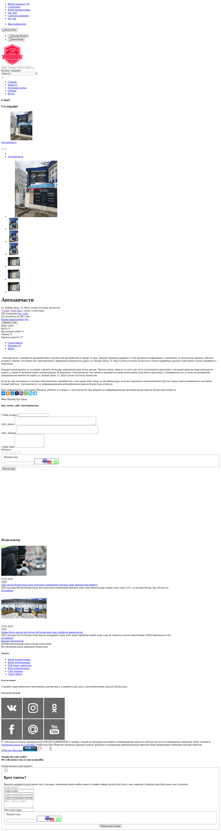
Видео (11, 93)
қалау (27, 310)
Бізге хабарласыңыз (18, 668)
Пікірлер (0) (14, 345)
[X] (17, 393)
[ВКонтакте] (3, 393)
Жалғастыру (9, 469)
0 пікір (5, 310)
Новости (12, 84)
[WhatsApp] (26, 393)
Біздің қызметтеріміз (19, 659)
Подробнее (7, 590)
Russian (23, 36)
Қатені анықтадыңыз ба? (15, 319)
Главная (12, 82)
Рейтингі (6, 449)
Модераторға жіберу (111, 826)
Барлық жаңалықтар (12, 641)
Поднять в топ (10, 322)
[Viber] (21, 393)
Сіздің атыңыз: (9, 414)
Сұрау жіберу (15, 674)
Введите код (10, 457)
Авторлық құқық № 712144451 (18, 744)
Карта (11, 348)
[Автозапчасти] (36, 216)
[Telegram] (35, 393)
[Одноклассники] (8, 393)
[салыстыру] (2, 149)
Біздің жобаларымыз (19, 662)
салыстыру (38, 310)
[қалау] (6, 149)
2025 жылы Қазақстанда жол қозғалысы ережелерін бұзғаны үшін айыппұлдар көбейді (49, 584)
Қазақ (20, 39)
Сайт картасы (15, 671)
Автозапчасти (9, 142)
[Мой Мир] (12, 393)
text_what (23, 313)
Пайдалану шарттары (19, 665)
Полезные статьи (17, 87)
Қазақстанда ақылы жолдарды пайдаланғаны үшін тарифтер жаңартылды (42, 632)
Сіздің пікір (7, 446)
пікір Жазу (17, 310)
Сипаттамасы (15, 342)
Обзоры (12, 90)
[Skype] (30, 393)
